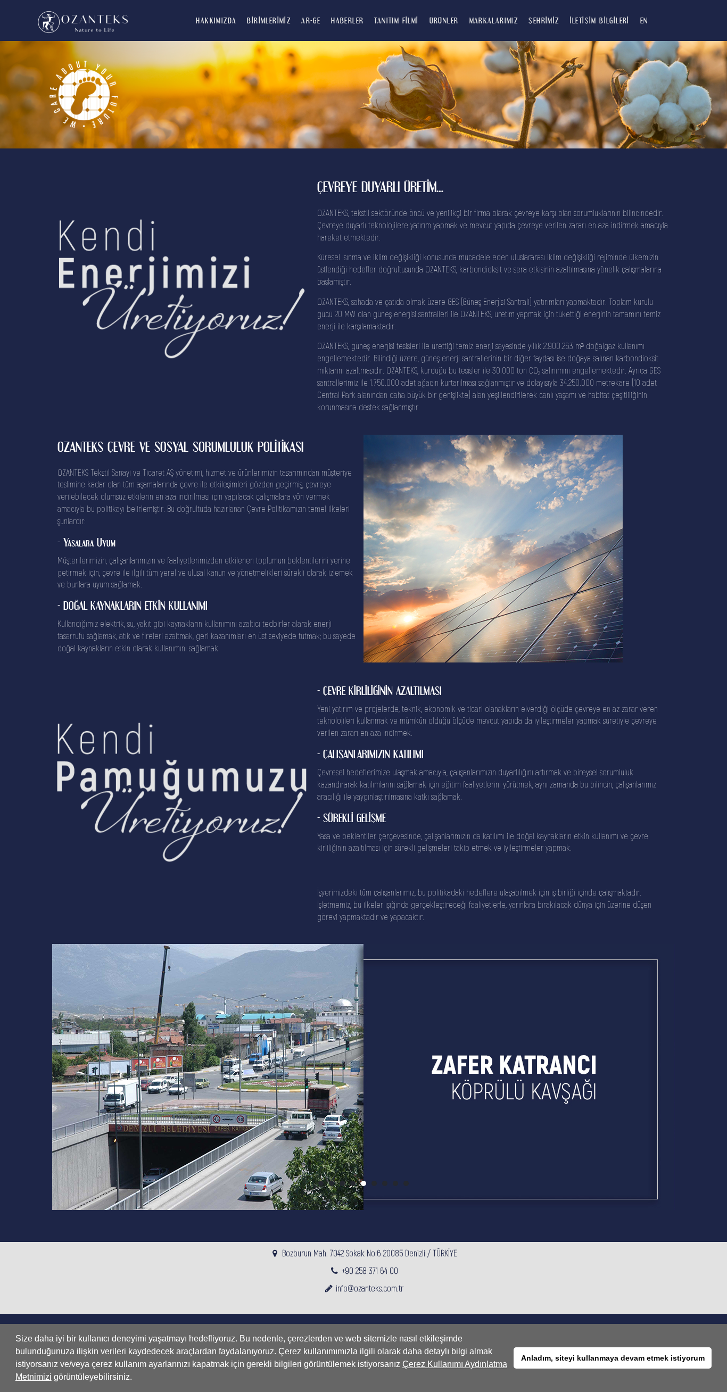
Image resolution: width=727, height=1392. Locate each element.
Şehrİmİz (543, 20)
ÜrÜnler (444, 20)
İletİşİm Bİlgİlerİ (600, 20)
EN (644, 20)
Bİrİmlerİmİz (269, 20)
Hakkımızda (216, 20)
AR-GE (310, 20)
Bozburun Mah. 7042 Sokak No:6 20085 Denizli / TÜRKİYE (369, 1253)
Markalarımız (493, 20)
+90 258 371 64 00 (370, 1270)
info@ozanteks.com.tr (369, 1288)
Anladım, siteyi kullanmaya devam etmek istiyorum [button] (613, 1358)
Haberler (347, 20)
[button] (135, 1378)
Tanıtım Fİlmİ (396, 20)
